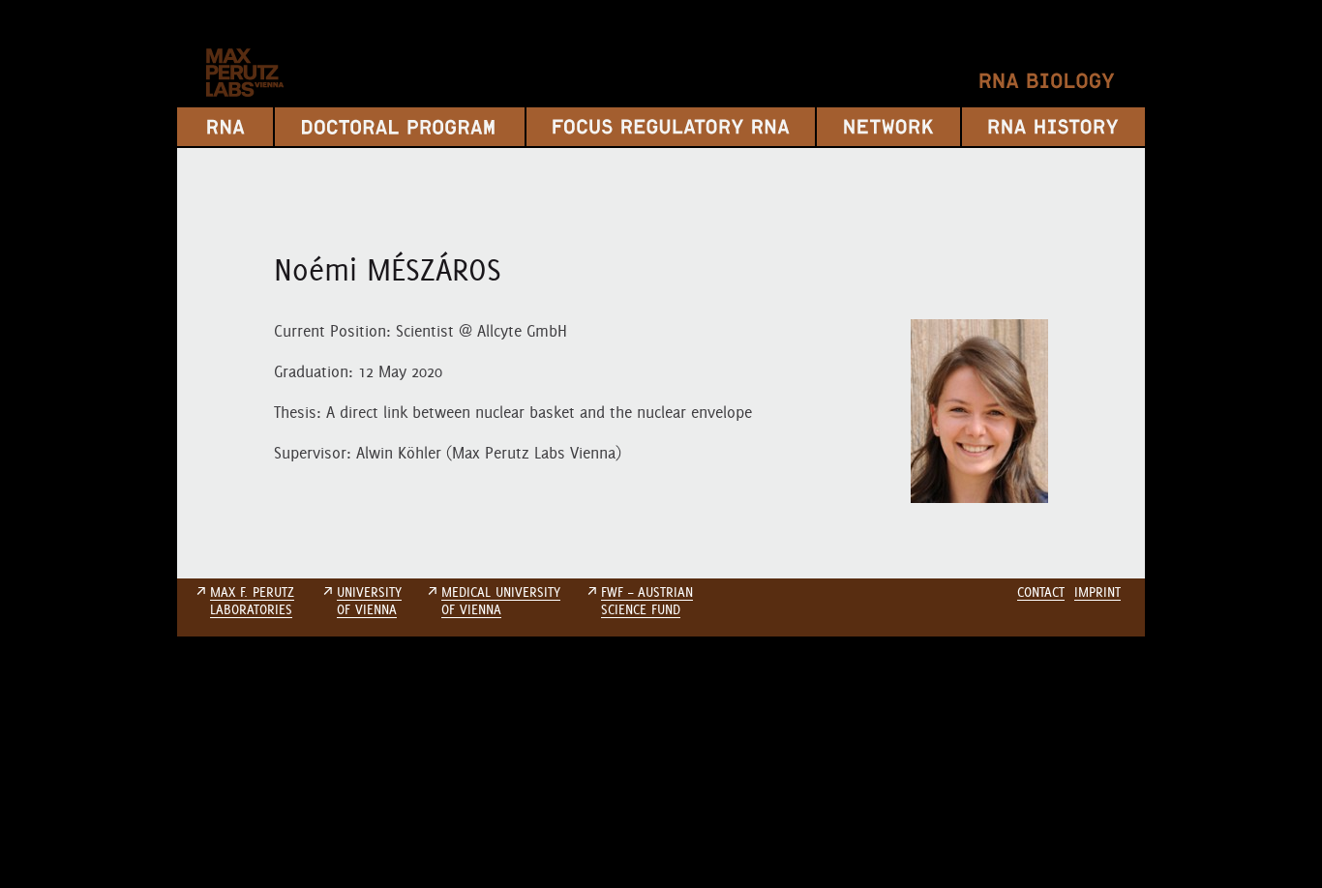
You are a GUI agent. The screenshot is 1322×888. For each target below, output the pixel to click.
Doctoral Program (400, 126)
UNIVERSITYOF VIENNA (369, 600)
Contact (1041, 592)
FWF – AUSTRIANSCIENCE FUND (647, 600)
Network (888, 126)
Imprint (1097, 592)
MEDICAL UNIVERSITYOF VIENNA (500, 600)
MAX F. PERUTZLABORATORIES (252, 600)
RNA (225, 126)
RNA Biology (1047, 81)
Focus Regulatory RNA (670, 126)
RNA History (1053, 126)
